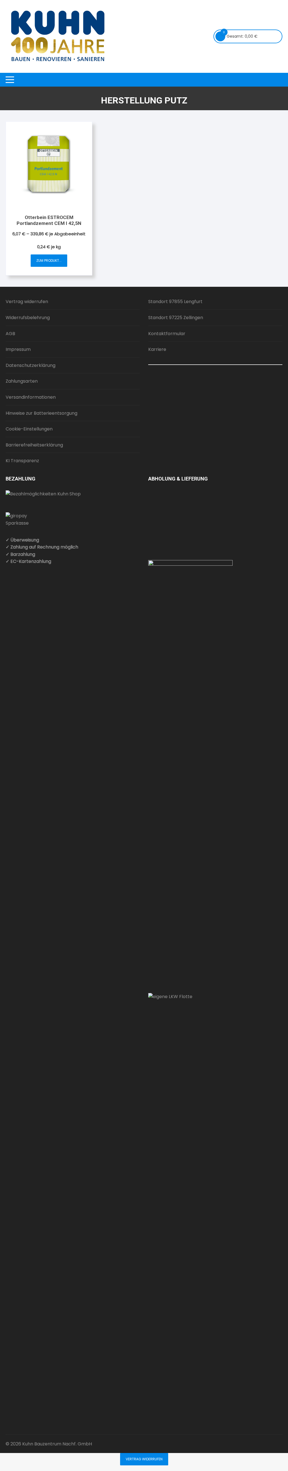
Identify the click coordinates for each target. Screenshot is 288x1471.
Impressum (18, 349)
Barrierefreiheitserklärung (34, 445)
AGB (10, 333)
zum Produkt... (49, 260)
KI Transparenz (22, 460)
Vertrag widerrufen (27, 301)
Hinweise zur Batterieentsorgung (41, 413)
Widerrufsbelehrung (28, 317)
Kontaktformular (166, 333)
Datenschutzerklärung (30, 365)
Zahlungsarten (22, 381)
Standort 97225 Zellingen (175, 317)
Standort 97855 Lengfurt (175, 301)
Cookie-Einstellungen (29, 429)
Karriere (157, 349)
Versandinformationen (31, 397)
